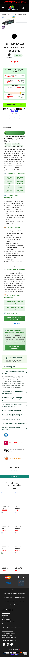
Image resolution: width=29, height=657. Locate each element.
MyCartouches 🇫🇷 (16, 649)
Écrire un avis (15, 476)
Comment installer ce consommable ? (12, 410)
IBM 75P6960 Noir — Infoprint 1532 (15, 308)
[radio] (14, 76)
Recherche (14, 589)
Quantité (14, 113)
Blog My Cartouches (14, 604)
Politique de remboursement (12, 601)
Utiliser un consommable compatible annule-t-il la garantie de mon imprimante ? (13, 398)
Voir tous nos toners (15, 323)
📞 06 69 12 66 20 (8, 597)
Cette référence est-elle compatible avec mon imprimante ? (12, 392)
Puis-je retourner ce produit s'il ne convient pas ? (11, 428)
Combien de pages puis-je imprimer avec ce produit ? (13, 372)
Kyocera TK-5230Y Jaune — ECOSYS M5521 (14, 318)
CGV (3, 617)
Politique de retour (6, 619)
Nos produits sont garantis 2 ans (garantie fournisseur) (14, 594)
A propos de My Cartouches (9, 621)
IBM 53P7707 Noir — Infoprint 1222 (15, 302)
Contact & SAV (5, 615)
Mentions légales (6, 613)
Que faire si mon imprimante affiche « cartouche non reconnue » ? (12, 405)
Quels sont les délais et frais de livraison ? (13, 423)
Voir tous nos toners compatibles (14, 347)
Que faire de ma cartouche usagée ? (11, 419)
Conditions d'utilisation (19, 597)
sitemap (22, 601)
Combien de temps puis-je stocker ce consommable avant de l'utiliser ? (12, 414)
